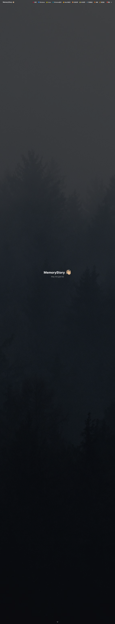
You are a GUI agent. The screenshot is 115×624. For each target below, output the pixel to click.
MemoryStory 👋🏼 (8, 2)
